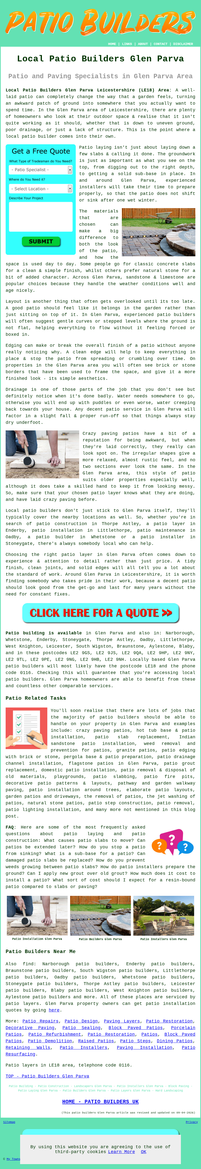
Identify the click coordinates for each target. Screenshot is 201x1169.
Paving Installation (144, 1047)
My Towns (13, 1159)
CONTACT (160, 44)
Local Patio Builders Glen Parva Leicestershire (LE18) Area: (89, 90)
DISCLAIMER (183, 44)
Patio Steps (135, 1041)
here (54, 1010)
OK (143, 1151)
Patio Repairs (40, 1021)
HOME (112, 44)
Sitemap (9, 1122)
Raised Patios (96, 1041)
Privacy (192, 1122)
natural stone (45, 803)
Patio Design (81, 1021)
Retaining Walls (28, 1047)
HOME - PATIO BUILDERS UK (100, 1102)
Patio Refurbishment (54, 1034)
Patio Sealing (81, 1027)
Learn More (121, 1151)
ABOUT (143, 44)
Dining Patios (175, 1041)
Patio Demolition (50, 1041)
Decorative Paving (30, 1027)
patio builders (51, 997)
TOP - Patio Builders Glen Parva (47, 1076)
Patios (149, 1034)
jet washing (172, 796)
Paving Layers (122, 1021)
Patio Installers (83, 1047)
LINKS (127, 44)
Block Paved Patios (136, 1027)
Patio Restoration (169, 1021)
